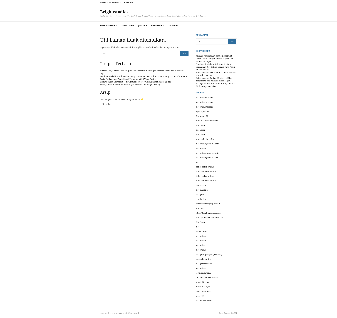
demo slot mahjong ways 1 (208, 204)
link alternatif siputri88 (207, 277)
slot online (201, 148)
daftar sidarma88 (204, 291)
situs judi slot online (205, 139)
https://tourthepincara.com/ (208, 213)
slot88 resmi (201, 231)
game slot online (203, 259)
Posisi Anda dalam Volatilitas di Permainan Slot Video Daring (128, 79)
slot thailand (202, 190)
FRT (235, 313)
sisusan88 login (203, 287)
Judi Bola (142, 26)
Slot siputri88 (202, 116)
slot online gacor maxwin (207, 144)
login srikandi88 (203, 273)
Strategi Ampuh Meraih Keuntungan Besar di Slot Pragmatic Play (130, 85)
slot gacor (200, 194)
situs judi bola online (206, 171)
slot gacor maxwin (204, 264)
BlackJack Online (108, 26)
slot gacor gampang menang (209, 254)
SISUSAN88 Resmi (204, 301)
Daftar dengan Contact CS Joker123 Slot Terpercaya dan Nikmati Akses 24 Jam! (136, 82)
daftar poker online (205, 167)
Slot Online (173, 26)
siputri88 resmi (203, 282)
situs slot (200, 208)
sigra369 (200, 296)
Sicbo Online (157, 26)
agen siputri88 (202, 111)
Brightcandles (114, 12)
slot (197, 162)
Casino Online (127, 26)
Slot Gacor (200, 125)
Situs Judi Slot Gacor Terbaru (209, 218)
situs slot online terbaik (207, 121)
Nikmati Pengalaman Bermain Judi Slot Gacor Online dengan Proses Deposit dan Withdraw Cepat (215, 58)
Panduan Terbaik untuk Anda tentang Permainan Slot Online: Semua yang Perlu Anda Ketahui (144, 76)
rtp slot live (201, 199)
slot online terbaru (204, 98)
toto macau (201, 185)
